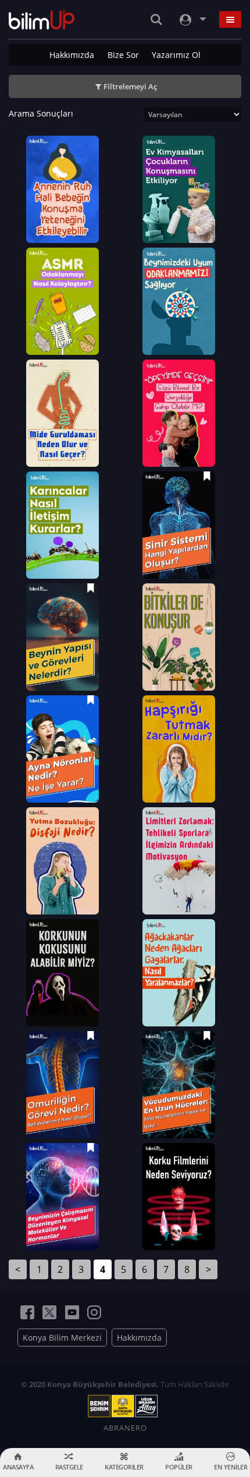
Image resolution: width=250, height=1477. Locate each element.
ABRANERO (125, 1427)
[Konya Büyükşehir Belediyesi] (125, 1406)
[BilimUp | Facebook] (27, 1312)
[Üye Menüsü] (192, 19)
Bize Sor (123, 54)
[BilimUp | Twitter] (49, 1312)
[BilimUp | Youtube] (72, 1312)
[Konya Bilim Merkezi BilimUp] (41, 19)
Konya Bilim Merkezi (62, 1337)
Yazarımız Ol (176, 54)
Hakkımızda (71, 54)
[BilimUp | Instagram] (94, 1312)
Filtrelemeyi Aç (130, 86)
